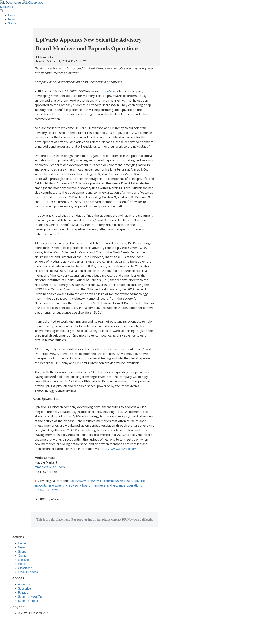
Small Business (28, 572)
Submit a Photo (28, 601)
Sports (12, 23)
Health (22, 564)
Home (12, 15)
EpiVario (109, 91)
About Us (24, 584)
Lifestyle (23, 559)
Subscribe (6, 7)
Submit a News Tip (30, 596)
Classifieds (25, 568)
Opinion (23, 555)
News (11, 19)
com (62, 467)
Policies (23, 592)
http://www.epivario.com (119, 448)
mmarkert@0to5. (47, 467)
